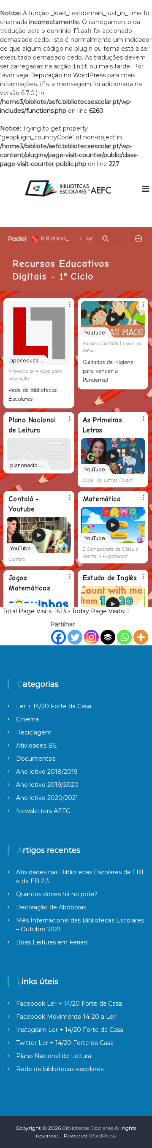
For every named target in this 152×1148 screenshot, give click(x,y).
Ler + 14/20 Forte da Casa (53, 706)
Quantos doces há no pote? (57, 894)
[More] (140, 637)
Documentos (35, 758)
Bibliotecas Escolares (87, 1128)
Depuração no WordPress (68, 75)
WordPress (102, 1135)
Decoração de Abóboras (51, 907)
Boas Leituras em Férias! (52, 942)
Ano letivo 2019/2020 (47, 785)
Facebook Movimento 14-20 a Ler (66, 1016)
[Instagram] (91, 637)
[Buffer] (107, 637)
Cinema (27, 719)
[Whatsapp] (124, 637)
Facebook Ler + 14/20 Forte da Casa (69, 1003)
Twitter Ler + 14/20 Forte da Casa (65, 1043)
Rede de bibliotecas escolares (59, 1069)
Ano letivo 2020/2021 (47, 798)
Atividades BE (36, 745)
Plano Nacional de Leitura (53, 1056)
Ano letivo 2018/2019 (47, 771)
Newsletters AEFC (43, 811)
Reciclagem (34, 732)
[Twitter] (75, 637)
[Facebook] (58, 637)
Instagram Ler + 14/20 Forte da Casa (69, 1030)
